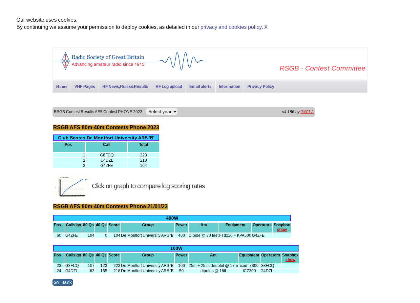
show (282, 229)
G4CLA (307, 112)
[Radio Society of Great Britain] (130, 69)
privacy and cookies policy (231, 27)
